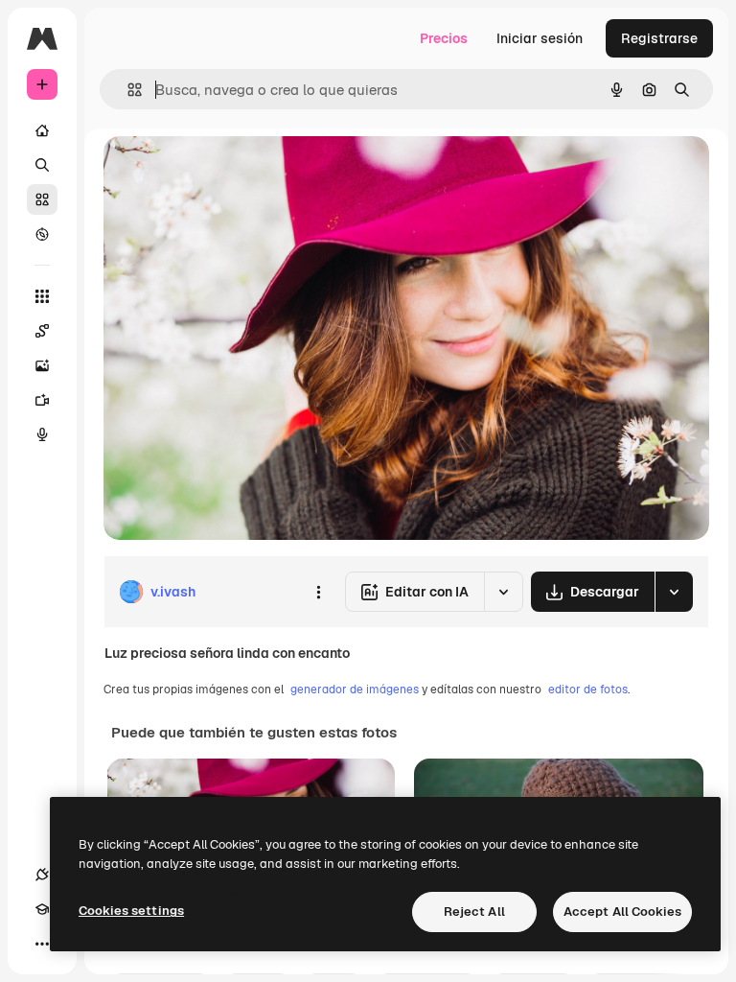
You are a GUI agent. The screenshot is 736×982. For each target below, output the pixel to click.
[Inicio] (42, 130)
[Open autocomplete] (127, 89)
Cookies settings (131, 910)
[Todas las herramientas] (42, 296)
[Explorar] (42, 234)
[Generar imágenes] (42, 365)
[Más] (42, 943)
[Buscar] (42, 165)
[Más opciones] (318, 592)
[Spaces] (42, 331)
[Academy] (42, 909)
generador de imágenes (354, 689)
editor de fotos (588, 689)
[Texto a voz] (42, 434)
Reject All (474, 911)
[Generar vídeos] (42, 400)
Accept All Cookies (622, 911)
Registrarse (659, 38)
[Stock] (42, 199)
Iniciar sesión (539, 38)
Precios (444, 38)
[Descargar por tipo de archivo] (674, 592)
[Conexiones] (42, 874)
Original (226, 172)
